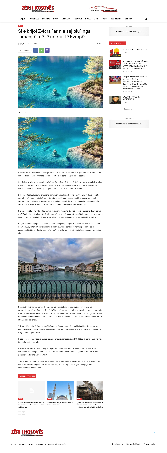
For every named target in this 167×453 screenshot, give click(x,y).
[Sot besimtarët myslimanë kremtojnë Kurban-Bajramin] (60, 390)
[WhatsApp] (41, 50)
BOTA (20, 25)
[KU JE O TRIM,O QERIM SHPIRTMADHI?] (115, 100)
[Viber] (47, 50)
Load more (128, 109)
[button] (146, 19)
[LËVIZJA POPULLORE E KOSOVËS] (115, 52)
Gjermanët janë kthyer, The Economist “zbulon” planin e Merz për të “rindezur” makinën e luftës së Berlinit (90, 405)
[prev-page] (19, 413)
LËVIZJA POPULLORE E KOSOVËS (136, 49)
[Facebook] (35, 50)
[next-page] (23, 413)
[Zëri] (19, 44)
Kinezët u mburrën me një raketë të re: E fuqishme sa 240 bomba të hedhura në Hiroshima (31, 405)
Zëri (24, 44)
